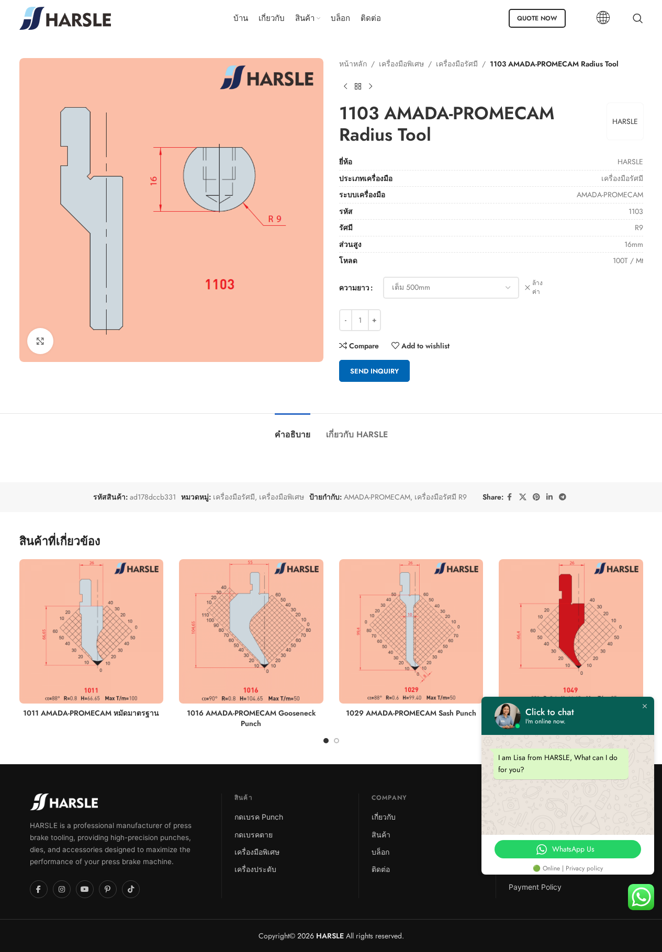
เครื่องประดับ (255, 869)
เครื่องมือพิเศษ (401, 64)
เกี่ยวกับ (384, 816)
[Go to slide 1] (326, 740)
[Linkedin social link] (549, 497)
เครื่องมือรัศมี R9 (440, 497)
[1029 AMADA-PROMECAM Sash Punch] (411, 631)
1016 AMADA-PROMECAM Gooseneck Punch (251, 718)
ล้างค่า (537, 288)
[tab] (292, 429)
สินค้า (381, 834)
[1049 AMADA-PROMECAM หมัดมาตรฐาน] (571, 631)
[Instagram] (62, 889)
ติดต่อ (381, 869)
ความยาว (354, 287)
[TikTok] (131, 889)
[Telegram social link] (562, 497)
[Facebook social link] (509, 497)
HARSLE (625, 121)
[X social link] (523, 497)
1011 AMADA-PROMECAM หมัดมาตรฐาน (91, 713)
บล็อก (380, 851)
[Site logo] (65, 17)
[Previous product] (345, 86)
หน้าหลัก (353, 64)
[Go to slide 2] (336, 740)
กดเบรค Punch (258, 816)
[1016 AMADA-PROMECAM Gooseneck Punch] (251, 631)
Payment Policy (535, 886)
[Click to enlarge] (40, 341)
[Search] (637, 18)
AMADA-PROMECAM (377, 497)
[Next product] (370, 86)
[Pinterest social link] (536, 497)
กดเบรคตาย (253, 834)
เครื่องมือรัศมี (457, 64)
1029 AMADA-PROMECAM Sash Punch (411, 713)
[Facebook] (39, 889)
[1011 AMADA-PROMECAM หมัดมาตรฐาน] (91, 631)
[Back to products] (358, 86)
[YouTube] (85, 889)
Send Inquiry (374, 371)
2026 (319, 936)
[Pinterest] (108, 889)
